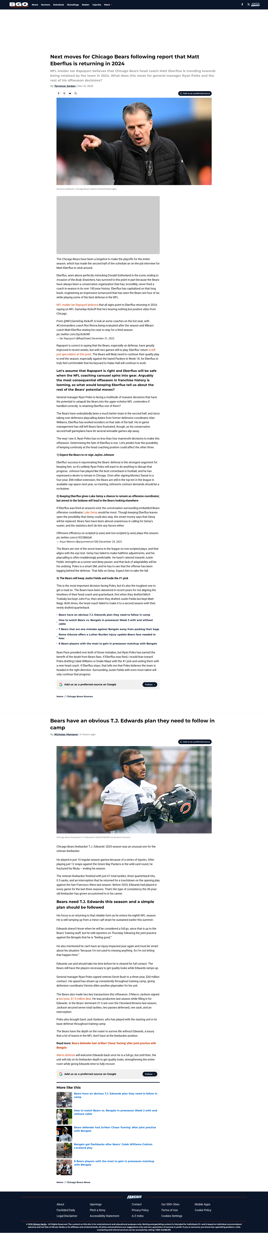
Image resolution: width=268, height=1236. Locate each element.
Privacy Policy (140, 1210)
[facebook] (242, 4)
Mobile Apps (202, 1204)
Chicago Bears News (78, 1182)
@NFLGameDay (74, 321)
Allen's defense (65, 1055)
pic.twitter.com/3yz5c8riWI (73, 334)
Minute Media (39, 1224)
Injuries (96, 4)
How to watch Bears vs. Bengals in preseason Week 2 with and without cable (106, 622)
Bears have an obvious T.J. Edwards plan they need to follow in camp (104, 614)
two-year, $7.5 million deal (75, 998)
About (60, 1204)
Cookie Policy (203, 1210)
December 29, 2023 (110, 541)
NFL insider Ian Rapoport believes (77, 304)
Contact (137, 1204)
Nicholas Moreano (66, 734)
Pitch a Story (97, 1210)
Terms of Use (169, 1210)
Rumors (45, 4)
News (35, 4)
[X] (248, 4)
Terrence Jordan (65, 86)
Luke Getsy (90, 512)
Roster (85, 4)
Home (59, 696)
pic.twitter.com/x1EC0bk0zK (74, 537)
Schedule (58, 4)
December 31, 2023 (103, 338)
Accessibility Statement (104, 1216)
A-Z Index (138, 1216)
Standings (73, 4)
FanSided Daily (66, 1210)
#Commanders (65, 325)
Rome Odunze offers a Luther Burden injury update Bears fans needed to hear (107, 636)
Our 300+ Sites (170, 1204)
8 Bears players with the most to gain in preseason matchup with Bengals (108, 643)
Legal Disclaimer (67, 1216)
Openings (96, 1204)
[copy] (75, 93)
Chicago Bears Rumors (80, 696)
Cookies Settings (171, 1216)
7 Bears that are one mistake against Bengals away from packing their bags (109, 629)
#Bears (149, 325)
